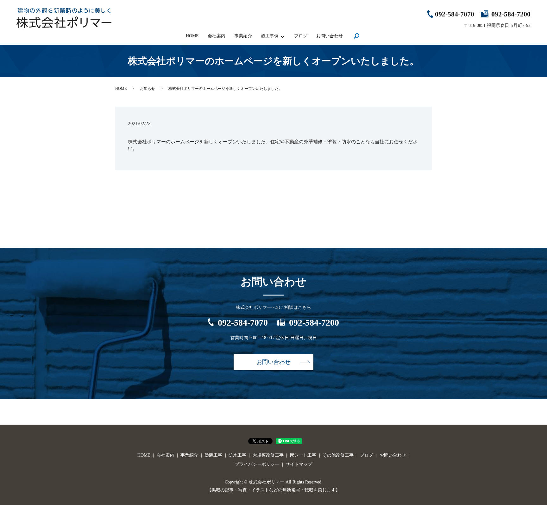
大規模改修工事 (268, 455)
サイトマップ (299, 464)
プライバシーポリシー (257, 464)
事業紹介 (243, 36)
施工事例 (270, 36)
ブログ (300, 36)
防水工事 (237, 455)
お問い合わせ (329, 36)
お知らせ (147, 88)
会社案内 (216, 36)
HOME (192, 36)
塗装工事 (213, 455)
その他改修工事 (338, 455)
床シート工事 (303, 455)
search (356, 36)
